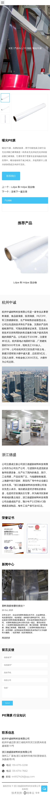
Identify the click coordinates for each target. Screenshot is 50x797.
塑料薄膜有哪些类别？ (13, 605)
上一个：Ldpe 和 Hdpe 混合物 (18, 187)
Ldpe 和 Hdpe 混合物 (25, 282)
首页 (10, 48)
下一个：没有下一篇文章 (14, 191)
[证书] (13, 538)
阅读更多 (6, 638)
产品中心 (18, 48)
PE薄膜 (27, 48)
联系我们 (11, 176)
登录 (37, 793)
